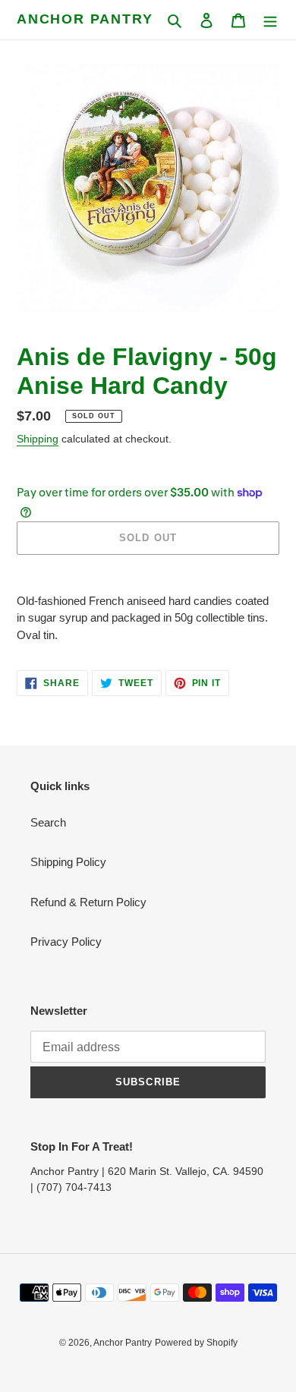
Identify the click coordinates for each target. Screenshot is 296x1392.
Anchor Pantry (85, 19)
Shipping (37, 439)
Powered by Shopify (196, 1342)
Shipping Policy (68, 861)
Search (48, 822)
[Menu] (270, 20)
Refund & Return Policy (88, 902)
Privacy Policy (66, 941)
